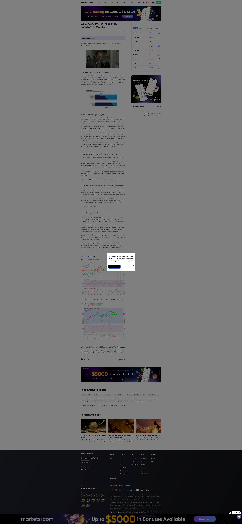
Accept (114, 266)
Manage (128, 266)
